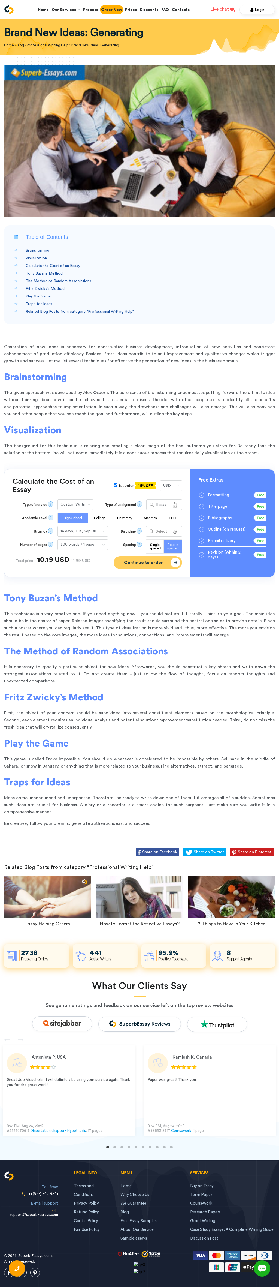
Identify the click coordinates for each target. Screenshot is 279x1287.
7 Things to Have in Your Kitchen (231, 924)
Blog (124, 1212)
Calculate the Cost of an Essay (53, 266)
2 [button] (114, 1147)
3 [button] (121, 1147)
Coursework (181, 1130)
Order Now (111, 10)
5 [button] (136, 1147)
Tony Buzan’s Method (44, 273)
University (124, 518)
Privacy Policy (86, 1203)
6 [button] (143, 1147)
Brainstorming (37, 250)
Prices (131, 10)
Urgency (40, 531)
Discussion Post (204, 1238)
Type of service (35, 504)
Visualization (36, 258)
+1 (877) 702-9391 (43, 1194)
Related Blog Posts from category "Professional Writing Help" (80, 312)
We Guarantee (133, 1203)
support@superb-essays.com (34, 1214)
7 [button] (150, 1147)
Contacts (181, 10)
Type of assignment (120, 504)
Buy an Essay (202, 1186)
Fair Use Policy (87, 1230)
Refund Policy (86, 1212)
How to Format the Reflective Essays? (140, 924)
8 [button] (157, 1147)
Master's (150, 518)
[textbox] (164, 531)
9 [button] (164, 1147)
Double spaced (172, 546)
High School (72, 518)
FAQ (165, 10)
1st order (135, 485)
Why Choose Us (134, 1195)
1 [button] (107, 1147)
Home (43, 10)
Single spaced (155, 546)
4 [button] (129, 1147)
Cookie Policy (86, 1221)
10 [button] (171, 1147)
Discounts (149, 10)
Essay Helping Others (47, 924)
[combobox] (164, 504)
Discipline (128, 531)
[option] (69, 1090)
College (99, 518)
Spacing (129, 544)
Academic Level (34, 518)
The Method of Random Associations (58, 281)
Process (90, 10)
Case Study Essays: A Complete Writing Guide (232, 1230)
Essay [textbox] (161, 505)
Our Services (65, 10)
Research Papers (205, 1212)
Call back (17, 1268)
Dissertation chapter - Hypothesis (58, 1130)
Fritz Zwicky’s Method (45, 289)
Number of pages (33, 544)
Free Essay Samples (138, 1221)
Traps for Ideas (39, 304)
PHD (172, 518)
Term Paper (201, 1195)
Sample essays (133, 1238)
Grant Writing (202, 1221)
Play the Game (38, 296)
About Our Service (137, 1230)
